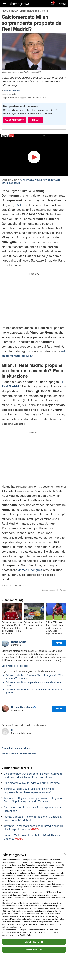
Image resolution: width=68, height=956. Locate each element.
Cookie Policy (25, 935)
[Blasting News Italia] (19, 4)
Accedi (62, 3)
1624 (63, 865)
